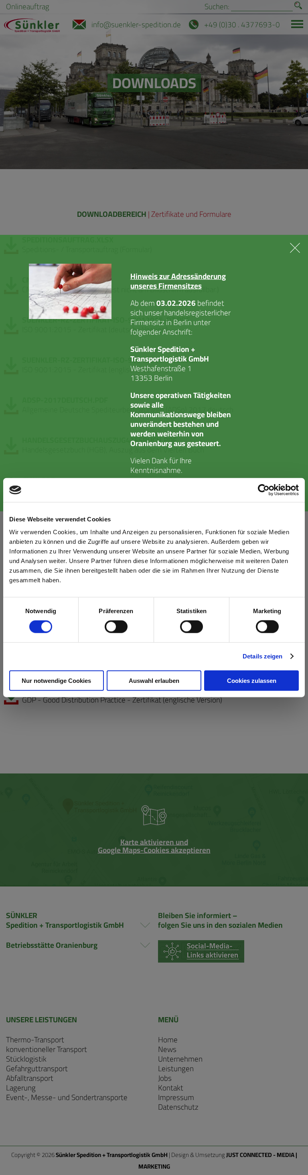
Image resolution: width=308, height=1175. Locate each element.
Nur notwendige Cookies (56, 680)
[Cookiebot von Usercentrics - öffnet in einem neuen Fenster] (264, 490)
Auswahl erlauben (154, 680)
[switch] (116, 626)
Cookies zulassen (251, 680)
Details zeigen (262, 656)
